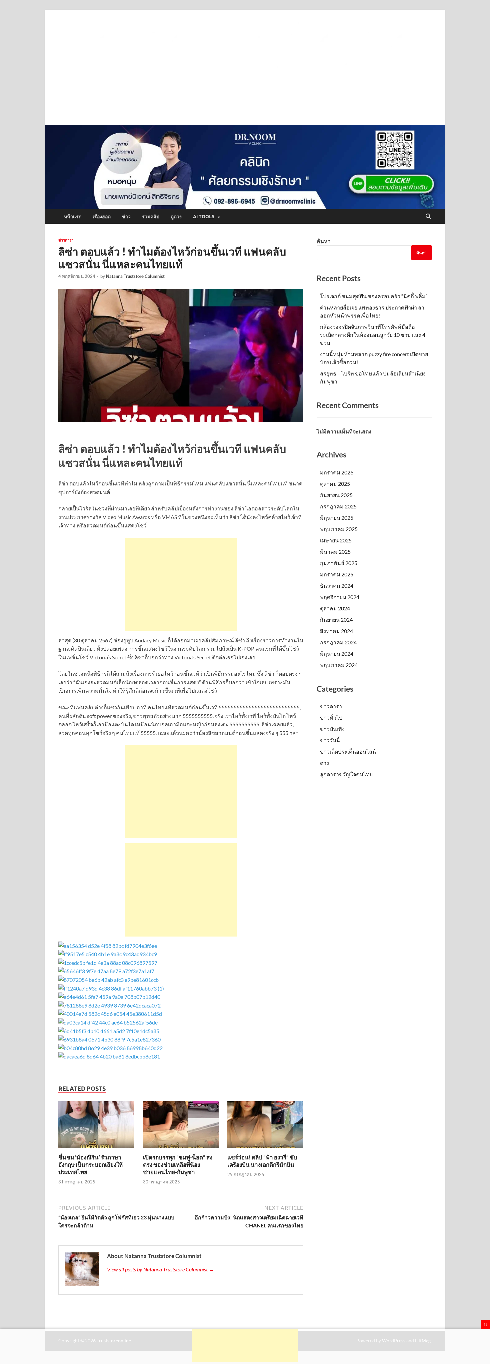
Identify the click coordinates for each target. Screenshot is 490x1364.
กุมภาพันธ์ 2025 (338, 563)
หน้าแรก (72, 216)
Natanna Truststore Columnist (135, 276)
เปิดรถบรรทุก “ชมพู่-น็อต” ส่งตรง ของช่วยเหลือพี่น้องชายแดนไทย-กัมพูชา (177, 1164)
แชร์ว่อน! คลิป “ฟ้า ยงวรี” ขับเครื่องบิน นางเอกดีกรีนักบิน (262, 1161)
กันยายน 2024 (336, 619)
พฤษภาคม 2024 (339, 665)
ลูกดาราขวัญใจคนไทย (346, 774)
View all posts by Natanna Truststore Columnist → (160, 1269)
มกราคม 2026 (336, 472)
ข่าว (126, 216)
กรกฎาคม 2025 (338, 506)
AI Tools (203, 216)
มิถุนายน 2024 (336, 653)
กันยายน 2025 (336, 495)
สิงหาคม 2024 (336, 631)
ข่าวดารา (65, 240)
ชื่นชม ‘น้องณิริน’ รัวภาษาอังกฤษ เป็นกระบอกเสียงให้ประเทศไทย (90, 1164)
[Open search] (428, 216)
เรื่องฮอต (102, 216)
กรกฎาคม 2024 (338, 642)
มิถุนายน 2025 (336, 517)
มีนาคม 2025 (335, 551)
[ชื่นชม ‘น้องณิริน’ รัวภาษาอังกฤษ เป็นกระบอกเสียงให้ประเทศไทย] (96, 1126)
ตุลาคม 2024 (335, 608)
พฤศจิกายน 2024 (339, 597)
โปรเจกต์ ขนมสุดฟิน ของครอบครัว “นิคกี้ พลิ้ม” (374, 296)
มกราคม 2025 (336, 574)
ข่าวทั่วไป (331, 717)
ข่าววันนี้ (330, 740)
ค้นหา (324, 241)
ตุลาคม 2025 (335, 483)
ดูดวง (176, 216)
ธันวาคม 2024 (336, 585)
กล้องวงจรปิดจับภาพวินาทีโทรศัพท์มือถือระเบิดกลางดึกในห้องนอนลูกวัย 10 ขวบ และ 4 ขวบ (372, 335)
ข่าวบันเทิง (332, 729)
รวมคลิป (150, 216)
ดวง (324, 763)
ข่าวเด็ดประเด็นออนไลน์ (348, 751)
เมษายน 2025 (336, 540)
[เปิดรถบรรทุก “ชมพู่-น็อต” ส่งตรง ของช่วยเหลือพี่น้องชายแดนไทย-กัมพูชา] (181, 1126)
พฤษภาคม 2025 (339, 529)
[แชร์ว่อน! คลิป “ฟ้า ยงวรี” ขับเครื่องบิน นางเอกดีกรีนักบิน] (265, 1126)
